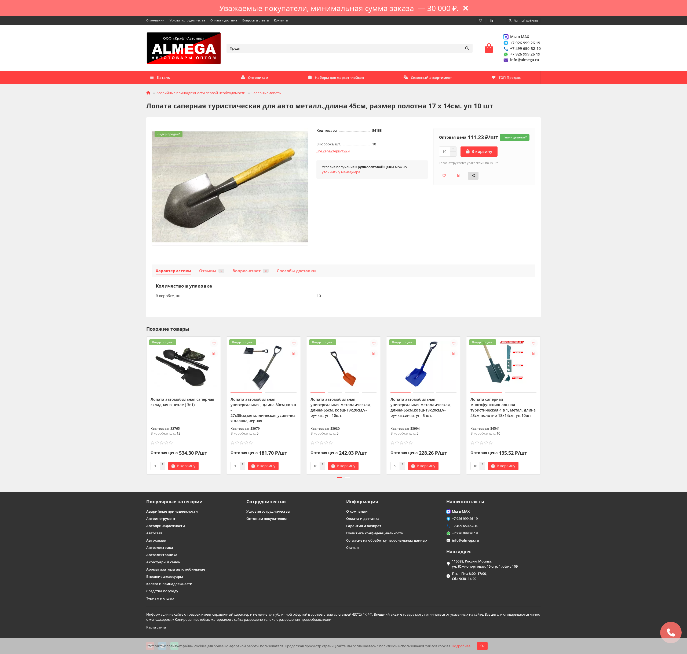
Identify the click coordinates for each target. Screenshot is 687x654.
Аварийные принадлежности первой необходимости (200, 92)
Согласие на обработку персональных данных (386, 540)
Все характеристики (333, 151)
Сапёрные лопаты (266, 92)
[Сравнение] (491, 21)
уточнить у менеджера (341, 172)
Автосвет (154, 533)
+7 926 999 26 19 (525, 42)
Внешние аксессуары (164, 576)
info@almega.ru (524, 59)
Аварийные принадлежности (172, 511)
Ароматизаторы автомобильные (175, 569)
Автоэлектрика (159, 547)
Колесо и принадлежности (169, 583)
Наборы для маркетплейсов (339, 77)
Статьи (352, 547)
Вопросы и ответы (255, 20)
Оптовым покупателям (266, 518)
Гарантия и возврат (363, 525)
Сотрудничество (266, 501)
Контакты (281, 20)
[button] (146, 404)
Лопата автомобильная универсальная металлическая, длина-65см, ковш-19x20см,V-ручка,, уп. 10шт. (340, 407)
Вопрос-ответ (249, 271)
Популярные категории (174, 501)
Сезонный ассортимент (431, 77)
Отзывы (210, 271)
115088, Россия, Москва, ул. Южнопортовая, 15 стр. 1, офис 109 (485, 564)
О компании (155, 20)
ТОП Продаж (510, 77)
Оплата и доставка (223, 20)
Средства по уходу (162, 591)
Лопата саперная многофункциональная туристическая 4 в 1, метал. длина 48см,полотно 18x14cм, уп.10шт (503, 407)
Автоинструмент (161, 518)
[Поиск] (467, 48)
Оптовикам (258, 77)
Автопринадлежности (165, 525)
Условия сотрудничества (187, 20)
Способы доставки (296, 271)
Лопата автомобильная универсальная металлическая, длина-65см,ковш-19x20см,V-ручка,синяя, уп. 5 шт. (420, 407)
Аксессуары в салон (163, 562)
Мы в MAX (519, 36)
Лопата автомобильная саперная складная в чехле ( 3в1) (182, 402)
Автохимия (156, 540)
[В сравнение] (214, 354)
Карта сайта (156, 627)
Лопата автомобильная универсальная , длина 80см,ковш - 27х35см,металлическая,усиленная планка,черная (263, 410)
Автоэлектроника (161, 554)
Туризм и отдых (160, 598)
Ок (482, 646)
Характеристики (173, 271)
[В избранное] (214, 343)
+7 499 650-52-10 (525, 48)
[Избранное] (480, 21)
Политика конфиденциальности (375, 533)
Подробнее (461, 646)
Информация (362, 501)
